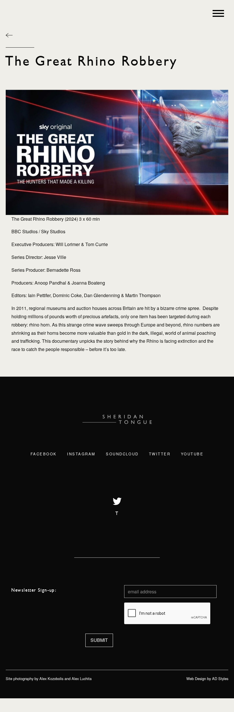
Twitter (160, 454)
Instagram (81, 454)
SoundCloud (122, 454)
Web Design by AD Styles (207, 678)
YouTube (192, 454)
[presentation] (167, 614)
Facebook (44, 454)
